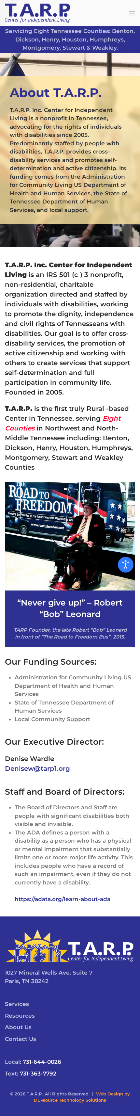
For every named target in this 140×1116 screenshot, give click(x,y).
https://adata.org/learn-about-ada (62, 899)
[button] (132, 13)
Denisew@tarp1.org (37, 768)
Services (17, 1004)
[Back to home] (37, 13)
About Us (18, 1027)
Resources (20, 1015)
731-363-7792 (38, 1073)
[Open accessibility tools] (125, 565)
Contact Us (20, 1039)
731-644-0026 (42, 1062)
